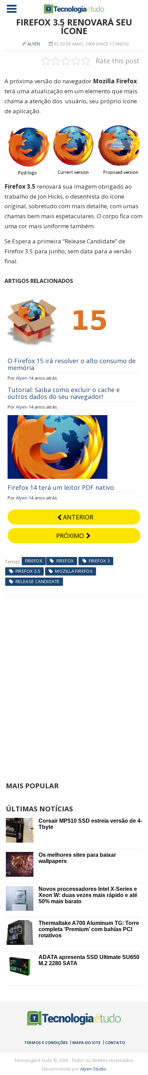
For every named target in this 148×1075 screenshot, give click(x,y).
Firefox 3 (99, 561)
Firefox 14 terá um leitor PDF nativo (61, 487)
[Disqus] (74, 683)
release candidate (37, 581)
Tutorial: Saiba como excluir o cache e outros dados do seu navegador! (64, 393)
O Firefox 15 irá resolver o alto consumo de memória (72, 364)
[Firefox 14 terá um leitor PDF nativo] (57, 419)
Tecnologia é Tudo (74, 9)
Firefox (34, 561)
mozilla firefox (74, 571)
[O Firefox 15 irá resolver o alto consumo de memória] (57, 292)
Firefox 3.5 (27, 571)
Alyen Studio (93, 1069)
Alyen (33, 44)
